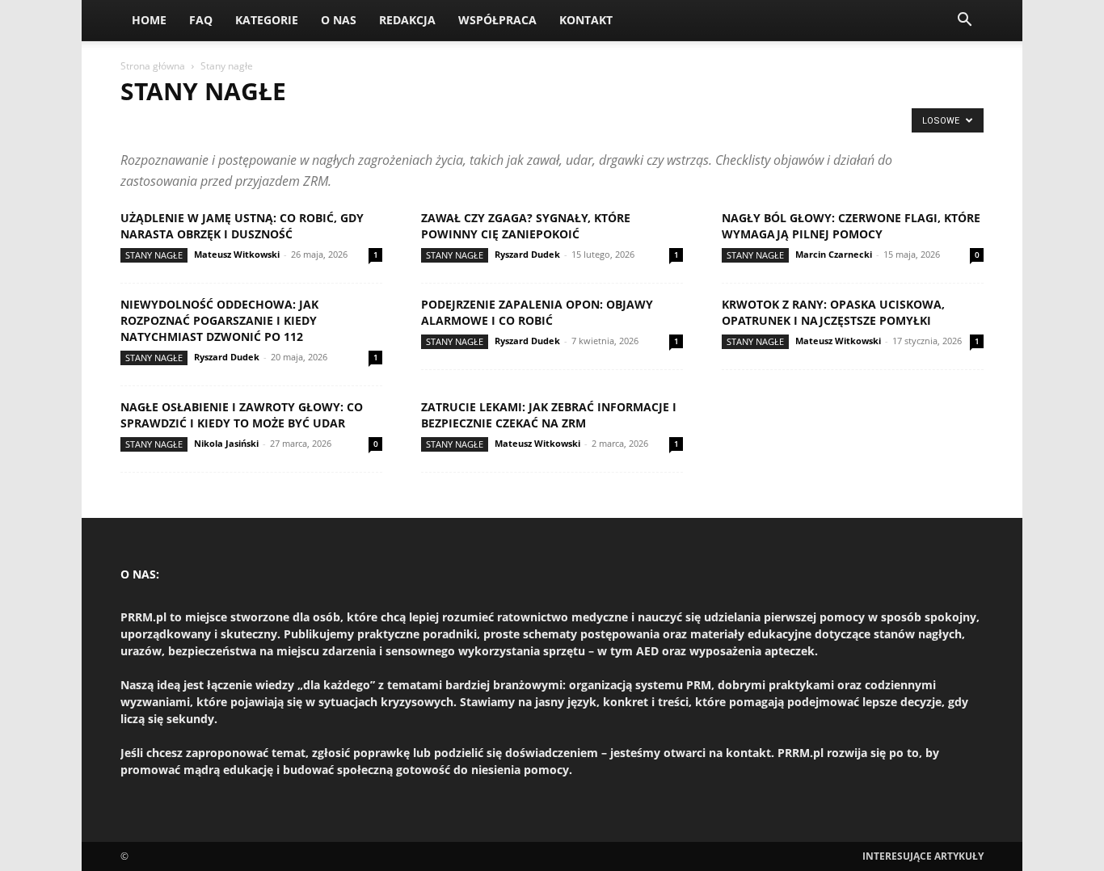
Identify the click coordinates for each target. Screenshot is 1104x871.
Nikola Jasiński (226, 443)
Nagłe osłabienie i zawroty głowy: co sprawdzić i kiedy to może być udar (241, 415)
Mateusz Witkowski (237, 254)
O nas (338, 19)
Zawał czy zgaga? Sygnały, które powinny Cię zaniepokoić (525, 226)
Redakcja (407, 19)
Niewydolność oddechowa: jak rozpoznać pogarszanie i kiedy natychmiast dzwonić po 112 (219, 320)
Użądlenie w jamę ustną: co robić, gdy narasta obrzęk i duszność (242, 226)
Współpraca (497, 19)
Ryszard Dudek (527, 254)
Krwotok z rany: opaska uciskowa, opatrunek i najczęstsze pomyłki (833, 312)
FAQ (201, 19)
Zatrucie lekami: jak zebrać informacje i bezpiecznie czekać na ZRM (548, 415)
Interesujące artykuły (923, 856)
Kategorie (266, 19)
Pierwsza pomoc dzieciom (381, 125)
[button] (964, 21)
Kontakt (586, 19)
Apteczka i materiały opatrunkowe (214, 125)
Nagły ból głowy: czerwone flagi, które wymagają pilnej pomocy (851, 226)
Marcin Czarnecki (833, 254)
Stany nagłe (154, 255)
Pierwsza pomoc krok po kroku (540, 125)
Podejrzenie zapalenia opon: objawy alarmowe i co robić (537, 312)
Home (149, 19)
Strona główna (152, 66)
